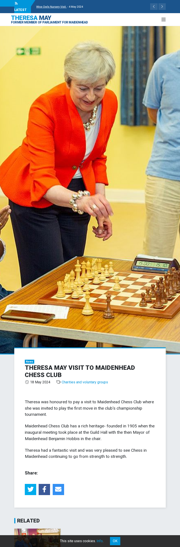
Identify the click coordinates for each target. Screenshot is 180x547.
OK (115, 541)
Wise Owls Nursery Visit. (51, 6)
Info (100, 541)
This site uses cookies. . (81, 541)
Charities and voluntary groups (85, 382)
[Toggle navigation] (163, 19)
